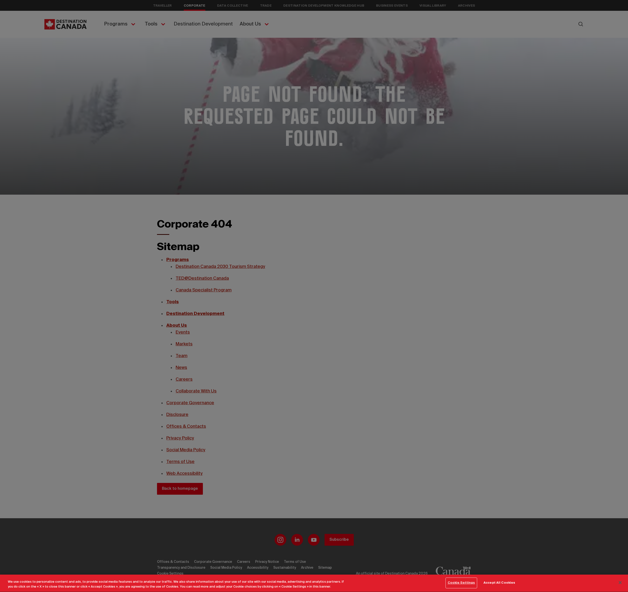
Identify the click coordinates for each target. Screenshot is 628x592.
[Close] (620, 582)
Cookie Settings (461, 582)
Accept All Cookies (499, 582)
